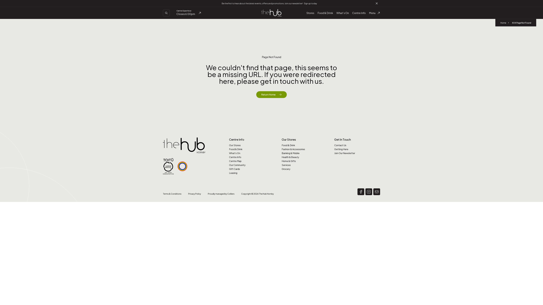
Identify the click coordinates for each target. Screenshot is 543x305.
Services (286, 165)
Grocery (286, 168)
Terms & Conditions (172, 193)
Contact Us (340, 145)
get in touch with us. (292, 81)
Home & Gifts (289, 161)
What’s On (234, 153)
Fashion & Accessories (293, 149)
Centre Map (235, 161)
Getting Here (341, 149)
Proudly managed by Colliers (221, 193)
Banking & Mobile (290, 153)
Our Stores (235, 145)
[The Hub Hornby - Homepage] (271, 13)
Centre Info (235, 157)
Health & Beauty (290, 157)
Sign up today (310, 3)
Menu (372, 13)
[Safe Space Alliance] (182, 166)
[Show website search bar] (166, 13)
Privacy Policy (194, 193)
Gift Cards (234, 168)
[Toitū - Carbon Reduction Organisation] (168, 166)
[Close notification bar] (376, 3)
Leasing (233, 172)
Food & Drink (235, 149)
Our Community (237, 165)
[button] (360, 191)
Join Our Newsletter (344, 153)
